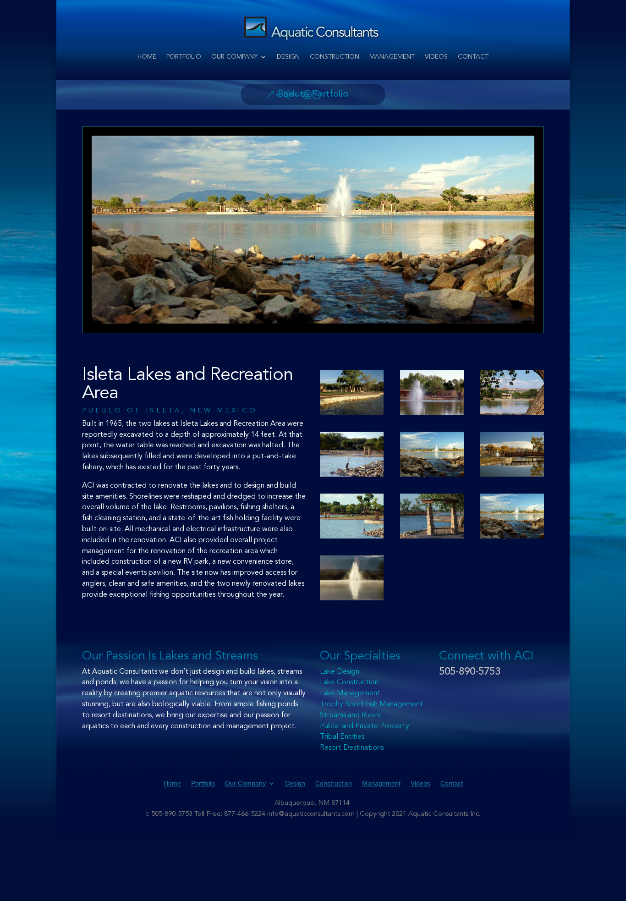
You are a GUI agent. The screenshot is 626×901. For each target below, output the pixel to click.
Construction (334, 57)
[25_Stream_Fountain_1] (512, 516)
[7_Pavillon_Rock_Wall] (352, 392)
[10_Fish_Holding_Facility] (432, 392)
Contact (473, 57)
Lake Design (339, 672)
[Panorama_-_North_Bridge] (512, 454)
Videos (436, 57)
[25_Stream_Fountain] (432, 454)
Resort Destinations (352, 748)
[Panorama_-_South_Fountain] (352, 577)
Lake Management (350, 693)
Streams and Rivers (350, 715)
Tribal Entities (342, 737)
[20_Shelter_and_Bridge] (432, 516)
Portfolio (183, 57)
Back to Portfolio (313, 94)
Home (146, 57)
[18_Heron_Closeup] (352, 454)
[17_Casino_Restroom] (512, 392)
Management (392, 57)
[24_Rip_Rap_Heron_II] (352, 516)
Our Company (234, 57)
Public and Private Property (364, 726)
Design (288, 57)
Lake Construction (349, 682)
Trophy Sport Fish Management (371, 704)
